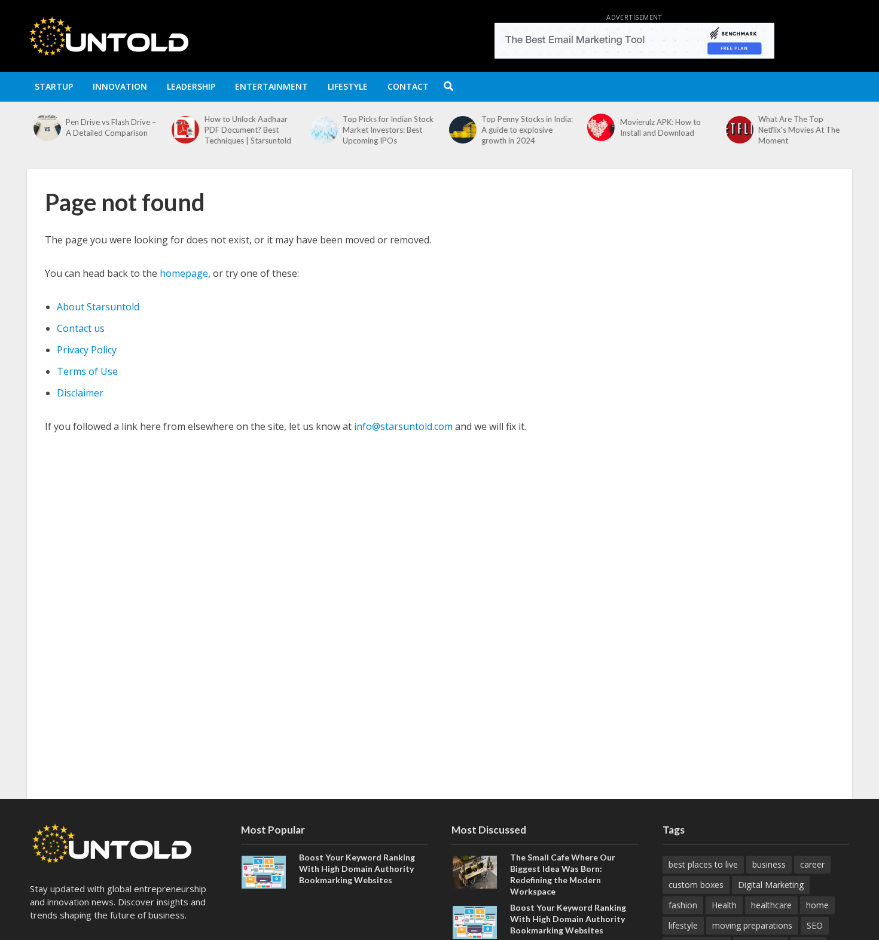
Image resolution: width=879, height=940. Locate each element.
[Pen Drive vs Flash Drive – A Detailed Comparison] (43, 127)
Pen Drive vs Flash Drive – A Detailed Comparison (107, 127)
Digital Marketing (771, 884)
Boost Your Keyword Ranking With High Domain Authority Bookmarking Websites (357, 868)
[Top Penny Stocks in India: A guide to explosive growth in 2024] (458, 130)
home (817, 905)
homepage (184, 273)
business (769, 864)
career (812, 864)
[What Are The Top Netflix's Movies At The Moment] (735, 130)
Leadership (191, 86)
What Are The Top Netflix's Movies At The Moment (796, 129)
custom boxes (696, 884)
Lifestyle (348, 86)
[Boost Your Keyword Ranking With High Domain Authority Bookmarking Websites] (264, 871)
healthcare (771, 905)
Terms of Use (87, 371)
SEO (815, 925)
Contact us (81, 328)
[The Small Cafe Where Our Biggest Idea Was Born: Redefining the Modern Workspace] (475, 871)
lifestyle (683, 925)
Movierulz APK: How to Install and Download (656, 127)
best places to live (703, 864)
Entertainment (271, 86)
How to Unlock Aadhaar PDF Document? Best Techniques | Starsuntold (244, 129)
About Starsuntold (98, 306)
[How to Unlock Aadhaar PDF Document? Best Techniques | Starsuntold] (182, 130)
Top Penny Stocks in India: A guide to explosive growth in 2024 (523, 129)
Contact (408, 86)
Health (724, 905)
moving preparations (752, 925)
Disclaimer (80, 392)
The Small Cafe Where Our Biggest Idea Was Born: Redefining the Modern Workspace (562, 874)
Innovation (120, 86)
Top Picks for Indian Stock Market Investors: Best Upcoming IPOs (385, 129)
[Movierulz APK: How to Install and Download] (597, 127)
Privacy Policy (87, 349)
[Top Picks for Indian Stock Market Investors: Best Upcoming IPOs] (320, 130)
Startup (54, 86)
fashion (683, 905)
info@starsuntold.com (403, 426)
